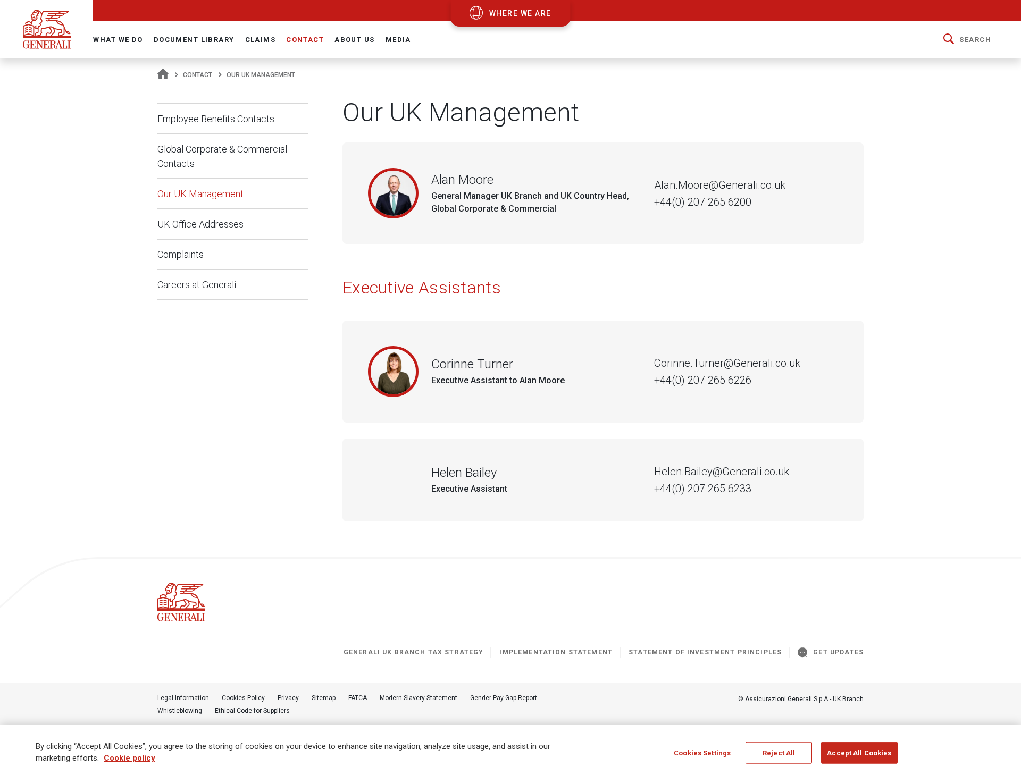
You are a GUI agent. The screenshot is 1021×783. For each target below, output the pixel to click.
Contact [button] (305, 40)
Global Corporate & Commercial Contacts (222, 156)
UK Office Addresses (200, 224)
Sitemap (324, 698)
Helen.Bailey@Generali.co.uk (721, 471)
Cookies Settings (702, 753)
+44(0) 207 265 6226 (702, 380)
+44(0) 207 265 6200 (702, 202)
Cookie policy (129, 758)
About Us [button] (354, 40)
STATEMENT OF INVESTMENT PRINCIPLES (705, 652)
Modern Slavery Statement (418, 698)
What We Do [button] (118, 40)
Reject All (779, 753)
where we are (520, 13)
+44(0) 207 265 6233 (702, 488)
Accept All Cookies (859, 753)
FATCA (357, 698)
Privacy (288, 698)
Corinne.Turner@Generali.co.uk (727, 363)
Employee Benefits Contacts (215, 118)
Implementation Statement (556, 652)
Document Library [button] (194, 40)
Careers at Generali (196, 284)
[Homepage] (163, 75)
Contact (197, 75)
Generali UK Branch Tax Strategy (414, 652)
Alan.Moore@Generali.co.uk (719, 185)
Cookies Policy (243, 698)
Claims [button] (260, 40)
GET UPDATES (838, 652)
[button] (967, 39)
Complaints (180, 254)
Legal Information (183, 698)
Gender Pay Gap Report (503, 698)
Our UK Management (200, 193)
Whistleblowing (179, 710)
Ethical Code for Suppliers (252, 710)
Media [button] (398, 40)
